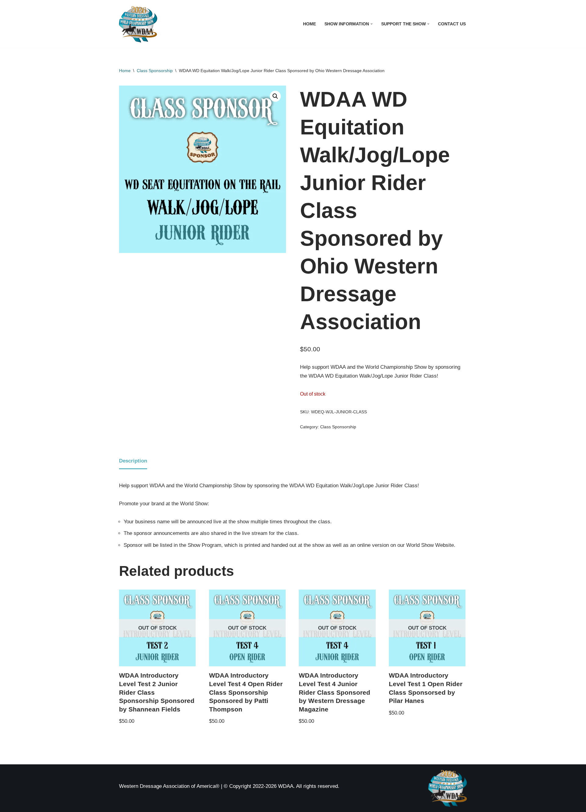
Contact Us (452, 24)
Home (309, 24)
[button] (372, 24)
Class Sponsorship (155, 70)
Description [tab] (133, 461)
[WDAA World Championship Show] (138, 23)
